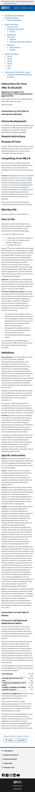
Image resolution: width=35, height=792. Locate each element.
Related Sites (9, 767)
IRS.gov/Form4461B (19, 132)
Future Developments (14, 20)
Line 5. (9, 65)
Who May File (11, 35)
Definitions (11, 45)
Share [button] (10, 740)
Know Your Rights (11, 755)
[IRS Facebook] (3, 775)
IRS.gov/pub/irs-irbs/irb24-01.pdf (21, 183)
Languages (8, 763)
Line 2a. (9, 56)
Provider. (12, 50)
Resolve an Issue (10, 759)
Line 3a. (9, 59)
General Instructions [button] (11, 24)
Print (23, 740)
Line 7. (9, 68)
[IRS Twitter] (7, 775)
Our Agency (8, 751)
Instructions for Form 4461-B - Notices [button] (17, 72)
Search (16, 8)
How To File (11, 37)
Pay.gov (27, 238)
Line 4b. (9, 63)
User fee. (12, 31)
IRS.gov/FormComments (9, 704)
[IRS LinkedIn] (14, 775)
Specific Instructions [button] (11, 54)
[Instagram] (10, 775)
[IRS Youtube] (18, 775)
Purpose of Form (12, 27)
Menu (31, 8)
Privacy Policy (17, 786)
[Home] (5, 7)
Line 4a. (9, 61)
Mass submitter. (15, 47)
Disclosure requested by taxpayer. (21, 42)
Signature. (13, 39)
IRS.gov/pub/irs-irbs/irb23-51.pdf (12, 362)
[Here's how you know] (17, 2)
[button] (24, 8)
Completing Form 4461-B (15, 29)
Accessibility (17, 789)
